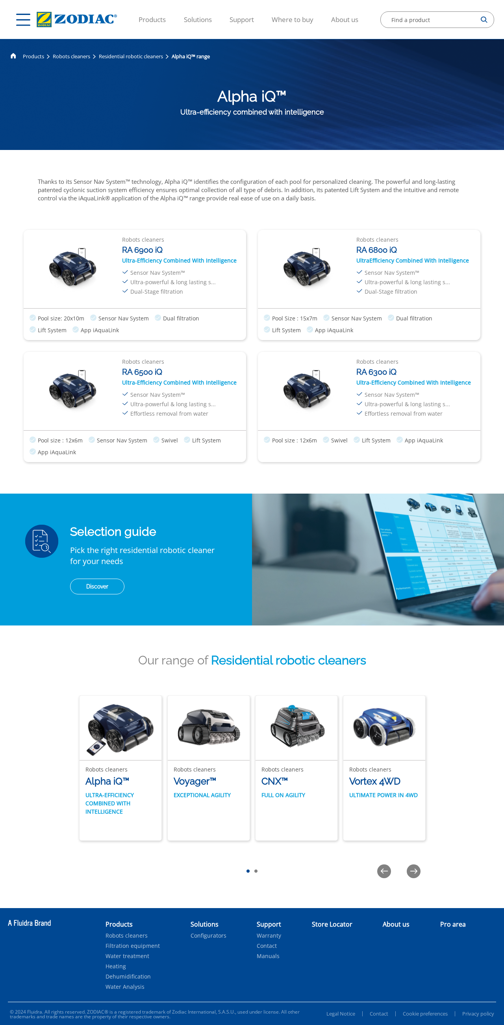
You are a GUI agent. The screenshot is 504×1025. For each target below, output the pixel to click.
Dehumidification (128, 976)
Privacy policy (478, 1013)
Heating (116, 966)
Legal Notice (340, 1013)
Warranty (269, 935)
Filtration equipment (133, 946)
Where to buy (292, 19)
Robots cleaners (71, 56)
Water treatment (127, 956)
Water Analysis (125, 987)
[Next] (414, 871)
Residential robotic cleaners (131, 56)
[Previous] (384, 871)
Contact (267, 946)
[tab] (248, 871)
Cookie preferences (425, 1013)
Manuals (268, 956)
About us (344, 19)
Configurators (208, 935)
